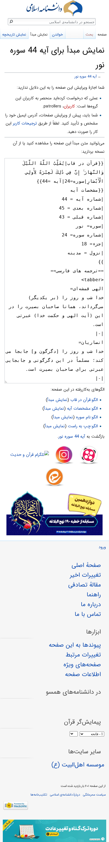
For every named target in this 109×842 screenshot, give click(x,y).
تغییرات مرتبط (83, 655)
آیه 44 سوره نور (86, 76)
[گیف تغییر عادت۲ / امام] (54, 831)
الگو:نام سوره (87, 417)
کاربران (69, 106)
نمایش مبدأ (57, 400)
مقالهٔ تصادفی (84, 585)
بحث (89, 34)
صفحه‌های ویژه (82, 664)
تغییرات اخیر (85, 575)
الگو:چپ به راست (83, 426)
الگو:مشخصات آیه (82, 408)
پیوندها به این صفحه (75, 645)
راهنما (94, 594)
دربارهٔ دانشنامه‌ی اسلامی (65, 794)
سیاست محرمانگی (94, 794)
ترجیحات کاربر (25, 123)
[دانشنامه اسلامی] (54, 8)
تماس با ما (88, 614)
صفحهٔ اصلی (86, 565)
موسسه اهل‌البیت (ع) (77, 765)
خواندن (57, 34)
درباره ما (91, 604)
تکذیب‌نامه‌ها (38, 794)
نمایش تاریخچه (14, 34)
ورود (102, 547)
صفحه (102, 34)
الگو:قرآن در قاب (84, 400)
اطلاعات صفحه (83, 674)
